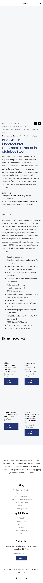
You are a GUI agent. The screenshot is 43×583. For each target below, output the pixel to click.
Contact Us (21, 521)
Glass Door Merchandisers (21, 499)
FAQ (21, 533)
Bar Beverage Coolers (21, 490)
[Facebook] (16, 578)
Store (10, 123)
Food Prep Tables (21, 496)
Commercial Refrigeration (12, 136)
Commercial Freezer (14, 201)
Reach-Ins (21, 505)
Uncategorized (21, 509)
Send (21, 558)
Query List (22, 524)
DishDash (26, 201)
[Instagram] (21, 578)
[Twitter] (26, 578)
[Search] (40, 3)
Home (4, 123)
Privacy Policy (21, 530)
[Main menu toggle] (16, 3)
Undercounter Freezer (25, 204)
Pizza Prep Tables (21, 502)
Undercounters (18, 126)
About (21, 518)
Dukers (13, 204)
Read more (9, 381)
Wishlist (21, 527)
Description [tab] (6, 214)
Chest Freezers (21, 493)
